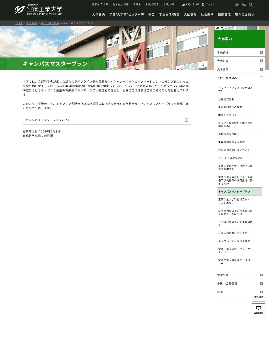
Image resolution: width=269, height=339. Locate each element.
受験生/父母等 (100, 4)
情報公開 (223, 275)
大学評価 (223, 69)
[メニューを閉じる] (261, 78)
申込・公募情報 (227, 283)
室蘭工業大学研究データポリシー (235, 261)
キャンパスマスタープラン (234, 191)
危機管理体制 (226, 99)
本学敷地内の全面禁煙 (231, 142)
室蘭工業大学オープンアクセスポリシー (235, 250)
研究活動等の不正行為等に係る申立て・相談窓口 (235, 212)
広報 (220, 292)
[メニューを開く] (261, 52)
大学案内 (31, 23)
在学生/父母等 (121, 4)
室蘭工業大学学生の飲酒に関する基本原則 (235, 167)
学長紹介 (223, 52)
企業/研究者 (152, 4)
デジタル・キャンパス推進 (234, 241)
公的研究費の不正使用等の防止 (235, 223)
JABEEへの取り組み (230, 157)
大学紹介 (223, 60)
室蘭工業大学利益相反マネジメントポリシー (235, 201)
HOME (19, 23)
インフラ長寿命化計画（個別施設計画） (235, 124)
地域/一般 (169, 4)
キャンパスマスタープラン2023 (47, 120)
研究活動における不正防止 (234, 233)
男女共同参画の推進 (230, 107)
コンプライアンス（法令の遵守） (235, 89)
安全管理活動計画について (234, 150)
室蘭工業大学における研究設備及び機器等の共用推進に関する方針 (235, 180)
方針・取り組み (50, 23)
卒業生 (137, 4)
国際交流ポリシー (229, 115)
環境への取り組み (229, 134)
